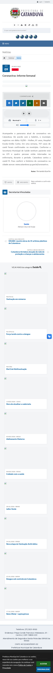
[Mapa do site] (33, 25)
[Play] (23, 113)
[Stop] (29, 113)
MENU (7, 43)
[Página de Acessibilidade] (36, 25)
